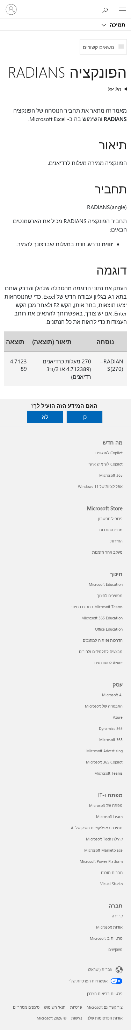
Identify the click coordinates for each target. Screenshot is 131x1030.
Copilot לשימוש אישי (105, 464)
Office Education (109, 629)
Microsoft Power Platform (101, 861)
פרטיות (76, 1007)
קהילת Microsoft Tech (104, 838)
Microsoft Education (106, 584)
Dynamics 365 (111, 728)
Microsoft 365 (111, 475)
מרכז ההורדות (111, 529)
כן (84, 416)
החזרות (116, 541)
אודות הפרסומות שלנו (105, 1018)
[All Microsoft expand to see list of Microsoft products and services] (122, 9)
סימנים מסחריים (26, 1007)
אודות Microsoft (109, 927)
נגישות (76, 1018)
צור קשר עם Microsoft (105, 1007)
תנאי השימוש (55, 1007)
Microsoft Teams (108, 773)
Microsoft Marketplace (103, 850)
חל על (115, 88)
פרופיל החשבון (110, 518)
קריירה (117, 915)
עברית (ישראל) (100, 969)
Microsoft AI (112, 694)
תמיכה (116, 24)
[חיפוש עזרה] (106, 9)
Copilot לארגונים (109, 452)
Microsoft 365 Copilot (104, 762)
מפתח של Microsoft (106, 805)
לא (45, 416)
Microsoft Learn (109, 816)
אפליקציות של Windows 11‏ (100, 486)
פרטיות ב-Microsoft (106, 938)
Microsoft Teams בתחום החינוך (97, 606)
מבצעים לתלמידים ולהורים (101, 651)
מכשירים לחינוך (110, 595)
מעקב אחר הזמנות (107, 552)
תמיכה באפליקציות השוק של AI (97, 827)
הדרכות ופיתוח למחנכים (103, 640)
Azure (118, 717)
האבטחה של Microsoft (104, 706)
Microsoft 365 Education (102, 617)
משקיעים (115, 949)
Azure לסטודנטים (108, 662)
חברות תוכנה (112, 872)
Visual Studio (111, 883)
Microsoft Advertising (104, 750)
